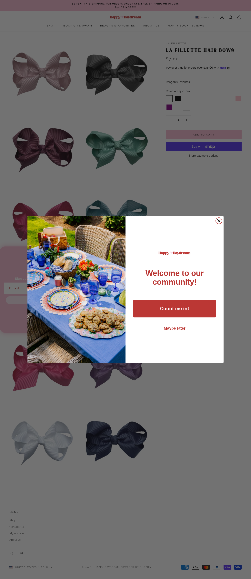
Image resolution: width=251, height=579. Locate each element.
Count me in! (174, 308)
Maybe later (175, 328)
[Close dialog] (219, 221)
